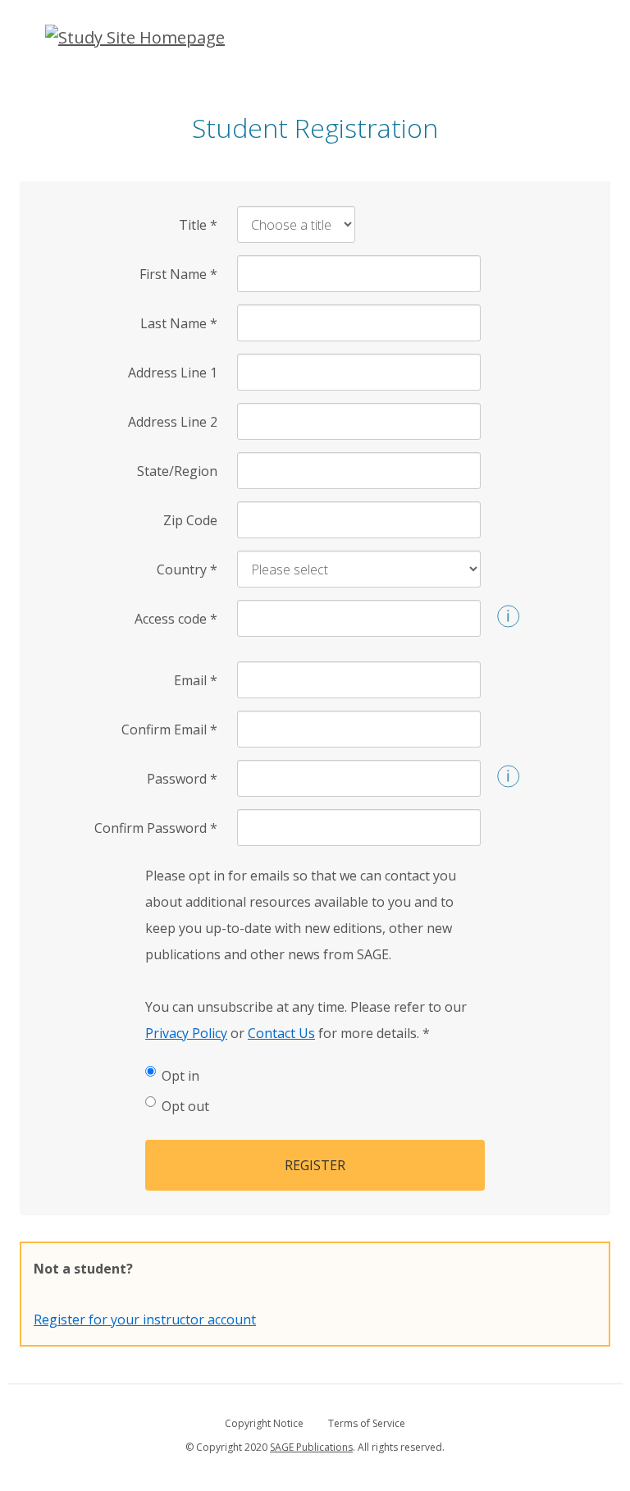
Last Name (178, 323)
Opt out (185, 1106)
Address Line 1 (172, 373)
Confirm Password (155, 828)
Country (187, 569)
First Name (178, 274)
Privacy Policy (186, 1033)
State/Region (177, 471)
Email (195, 680)
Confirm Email (169, 729)
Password (182, 779)
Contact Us (281, 1033)
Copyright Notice (264, 1423)
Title (198, 225)
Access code (176, 619)
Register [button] (315, 1165)
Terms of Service (366, 1423)
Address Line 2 (172, 422)
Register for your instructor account (145, 1319)
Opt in (180, 1076)
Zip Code (190, 520)
